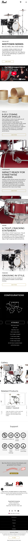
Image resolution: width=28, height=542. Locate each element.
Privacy (14, 520)
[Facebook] (9, 511)
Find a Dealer (17, 439)
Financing (4, 439)
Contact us (11, 439)
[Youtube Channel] (18, 511)
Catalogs (4, 450)
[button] (13, 309)
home (2, 37)
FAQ (23, 439)
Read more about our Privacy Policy (14, 540)
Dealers (14, 528)
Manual (17, 450)
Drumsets (6, 37)
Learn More (8, 61)
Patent (14, 523)
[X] (15, 511)
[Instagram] (12, 511)
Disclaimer (14, 517)
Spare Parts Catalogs (11, 451)
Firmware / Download (23, 450)
